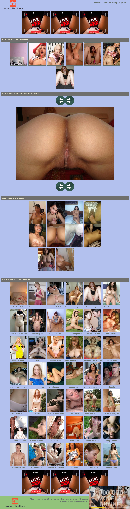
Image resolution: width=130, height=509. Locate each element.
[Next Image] (69, 104)
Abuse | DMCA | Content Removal (88, 501)
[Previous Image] (60, 104)
